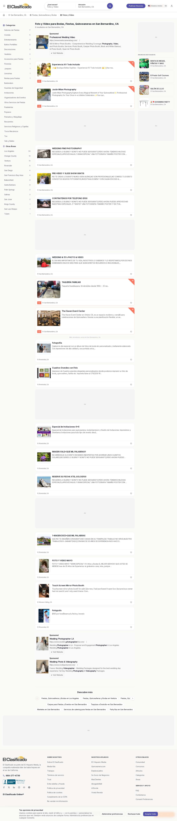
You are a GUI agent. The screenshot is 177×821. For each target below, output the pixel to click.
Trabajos (50, 771)
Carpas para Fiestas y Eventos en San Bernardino (67, 704)
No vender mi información (57, 801)
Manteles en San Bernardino (48, 709)
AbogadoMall (96, 784)
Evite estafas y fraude (56, 784)
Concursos (140, 766)
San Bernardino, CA (18, 15)
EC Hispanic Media (98, 762)
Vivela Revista (97, 792)
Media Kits (51, 766)
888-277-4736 (13, 775)
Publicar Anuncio (136, 6)
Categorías (140, 775)
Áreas (138, 779)
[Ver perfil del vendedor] (39, 65)
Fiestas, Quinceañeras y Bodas (44, 15)
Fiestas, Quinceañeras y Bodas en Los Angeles (60, 698)
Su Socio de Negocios (100, 775)
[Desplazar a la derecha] (133, 698)
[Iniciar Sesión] (171, 5)
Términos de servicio (55, 775)
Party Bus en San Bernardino (121, 709)
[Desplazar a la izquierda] (37, 698)
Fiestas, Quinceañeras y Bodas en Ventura (100, 698)
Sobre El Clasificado (55, 762)
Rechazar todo (134, 814)
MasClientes (96, 779)
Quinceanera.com (98, 766)
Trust (49, 779)
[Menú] (4, 5)
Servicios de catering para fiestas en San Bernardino (85, 709)
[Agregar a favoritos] (131, 81)
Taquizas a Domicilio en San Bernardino (106, 704)
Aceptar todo (150, 814)
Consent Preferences (144, 799)
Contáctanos (141, 795)
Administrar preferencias (112, 814)
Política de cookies (54, 792)
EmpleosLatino (97, 771)
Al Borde (94, 788)
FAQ (137, 791)
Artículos (139, 771)
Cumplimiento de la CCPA (57, 797)
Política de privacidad (55, 788)
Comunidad (140, 762)
